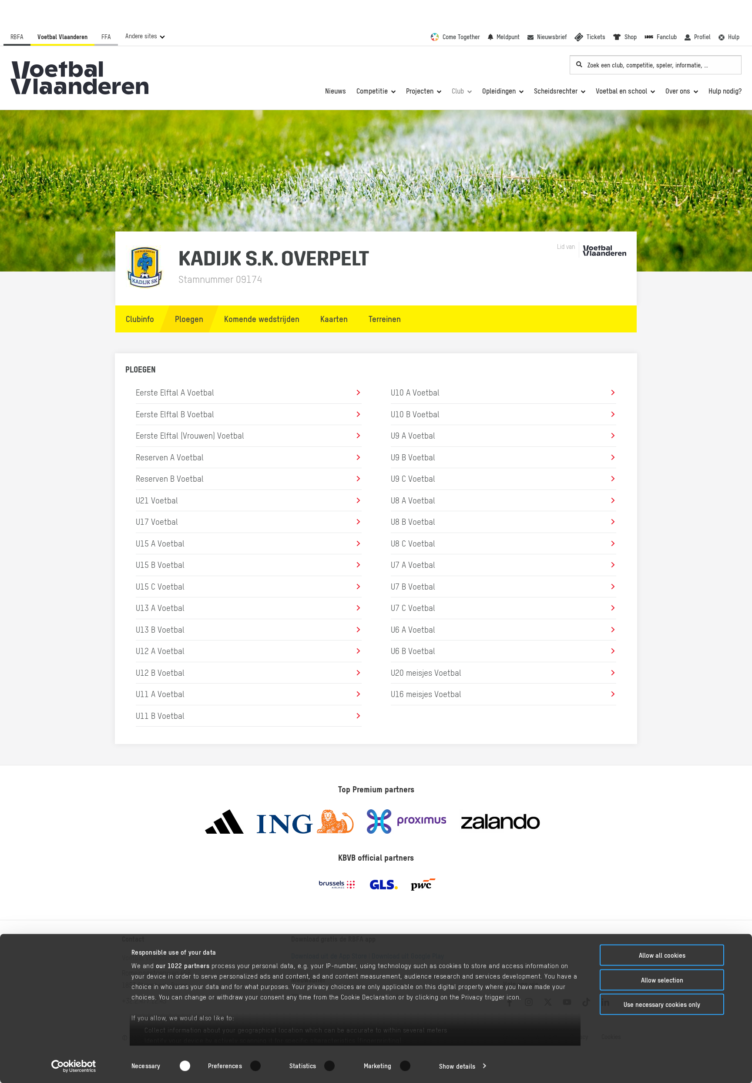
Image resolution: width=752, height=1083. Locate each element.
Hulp (733, 37)
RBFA (17, 37)
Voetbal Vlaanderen (62, 37)
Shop (630, 37)
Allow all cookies (662, 955)
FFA (106, 37)
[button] (144, 36)
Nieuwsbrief (552, 37)
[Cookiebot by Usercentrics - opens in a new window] (74, 1066)
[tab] (136, 318)
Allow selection (662, 979)
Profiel (702, 37)
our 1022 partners (183, 965)
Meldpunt (508, 37)
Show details (457, 1066)
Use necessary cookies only (662, 1004)
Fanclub (667, 37)
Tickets (596, 37)
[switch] (260, 1066)
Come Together (461, 37)
